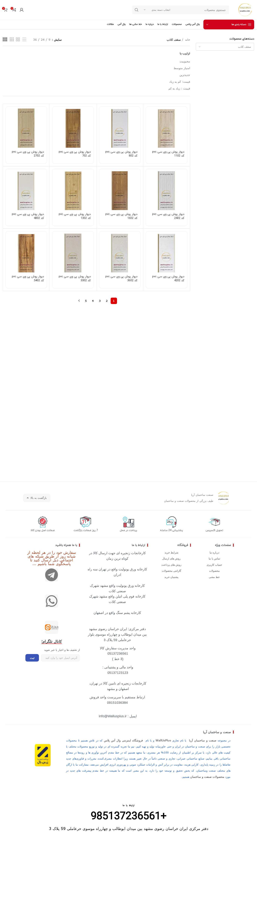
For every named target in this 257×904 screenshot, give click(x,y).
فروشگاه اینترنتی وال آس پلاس (123, 740)
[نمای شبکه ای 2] (18, 39)
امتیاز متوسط (182, 68)
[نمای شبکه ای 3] (12, 39)
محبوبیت (185, 61)
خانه (187, 39)
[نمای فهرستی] (24, 39)
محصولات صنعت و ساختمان (207, 776)
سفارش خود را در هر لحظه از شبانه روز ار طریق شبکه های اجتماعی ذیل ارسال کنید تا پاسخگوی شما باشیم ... (51, 558)
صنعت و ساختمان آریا (217, 732)
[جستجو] (136, 9)
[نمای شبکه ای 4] (5, 39)
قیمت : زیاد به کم (179, 88)
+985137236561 (129, 816)
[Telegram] (51, 575)
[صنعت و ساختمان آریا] (51, 627)
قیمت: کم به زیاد (179, 81)
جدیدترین (184, 74)
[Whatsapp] (51, 601)
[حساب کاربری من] (21, 10)
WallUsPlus (163, 740)
